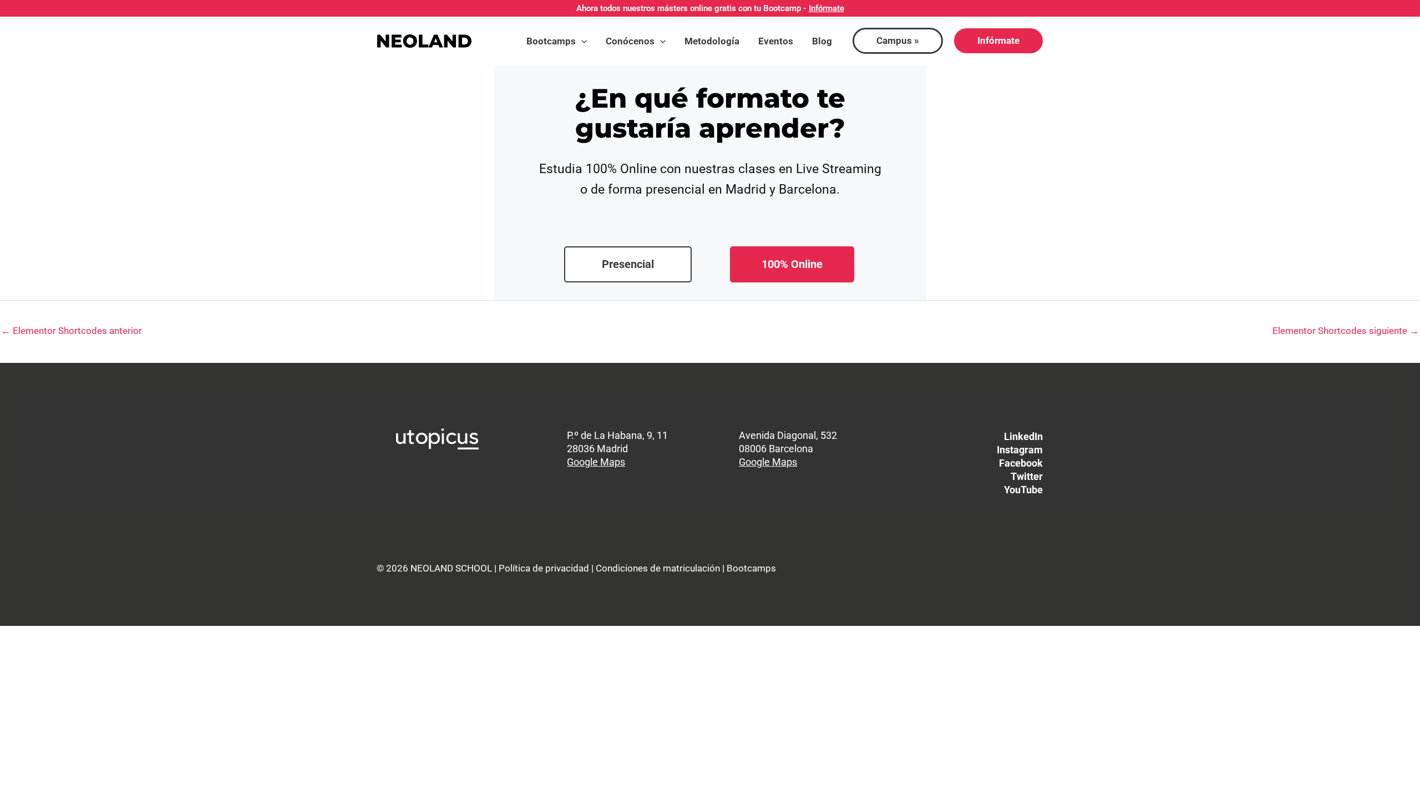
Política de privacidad (544, 568)
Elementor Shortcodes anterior (71, 330)
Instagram (1020, 450)
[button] (581, 41)
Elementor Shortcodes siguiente (1345, 330)
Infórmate (826, 8)
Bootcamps (751, 568)
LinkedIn (1023, 436)
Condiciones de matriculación (658, 568)
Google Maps (596, 462)
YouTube (1023, 489)
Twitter (1027, 476)
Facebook (1021, 463)
